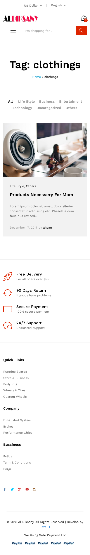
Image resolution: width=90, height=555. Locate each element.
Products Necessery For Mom (41, 194)
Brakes (8, 426)
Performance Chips (17, 432)
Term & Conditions (17, 462)
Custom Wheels (15, 396)
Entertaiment (70, 101)
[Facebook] (5, 489)
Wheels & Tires (14, 390)
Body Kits (10, 384)
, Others (30, 186)
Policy (7, 456)
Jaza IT (45, 527)
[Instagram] (34, 489)
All (10, 101)
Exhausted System (17, 420)
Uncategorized (48, 108)
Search (81, 30)
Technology (22, 108)
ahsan (47, 227)
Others (71, 108)
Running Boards (15, 371)
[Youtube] (27, 489)
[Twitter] (12, 489)
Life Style (26, 101)
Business (47, 101)
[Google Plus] (19, 489)
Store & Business (16, 378)
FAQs (7, 469)
